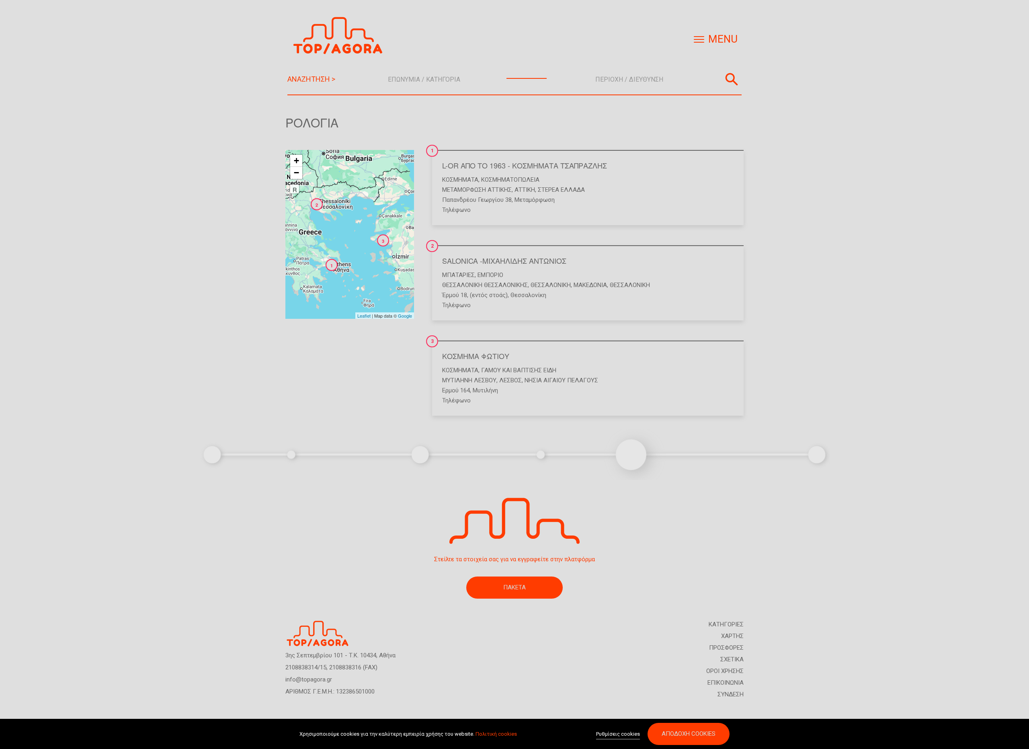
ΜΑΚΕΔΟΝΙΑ (590, 285)
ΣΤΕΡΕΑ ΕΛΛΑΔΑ (561, 189)
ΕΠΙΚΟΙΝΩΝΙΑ (725, 682)
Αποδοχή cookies (688, 733)
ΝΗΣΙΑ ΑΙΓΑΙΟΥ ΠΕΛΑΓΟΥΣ (561, 380)
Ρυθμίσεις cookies (618, 734)
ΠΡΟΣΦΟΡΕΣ (726, 647)
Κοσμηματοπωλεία (510, 179)
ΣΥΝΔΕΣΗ (730, 694)
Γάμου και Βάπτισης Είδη (518, 370)
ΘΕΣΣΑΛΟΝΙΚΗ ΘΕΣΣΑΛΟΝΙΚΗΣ (485, 285)
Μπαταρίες (458, 275)
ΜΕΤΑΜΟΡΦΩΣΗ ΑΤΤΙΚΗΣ (477, 189)
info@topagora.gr (308, 679)
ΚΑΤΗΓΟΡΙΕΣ (726, 624)
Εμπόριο (490, 275)
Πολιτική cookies (496, 734)
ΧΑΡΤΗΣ (732, 636)
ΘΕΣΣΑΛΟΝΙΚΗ (551, 285)
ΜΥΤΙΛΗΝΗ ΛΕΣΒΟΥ (469, 380)
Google (405, 315)
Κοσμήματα (460, 179)
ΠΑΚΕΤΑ (514, 587)
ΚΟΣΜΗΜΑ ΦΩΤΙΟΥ (475, 356)
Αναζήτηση (732, 79)
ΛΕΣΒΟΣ (510, 380)
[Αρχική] (340, 35)
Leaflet (364, 315)
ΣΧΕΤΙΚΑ (732, 659)
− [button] (296, 173)
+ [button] (296, 161)
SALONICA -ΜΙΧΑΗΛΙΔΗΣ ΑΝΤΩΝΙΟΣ (504, 260)
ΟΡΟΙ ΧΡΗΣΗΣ (725, 671)
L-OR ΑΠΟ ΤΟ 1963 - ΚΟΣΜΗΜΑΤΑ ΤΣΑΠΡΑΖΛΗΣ (524, 165)
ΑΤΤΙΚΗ (524, 189)
